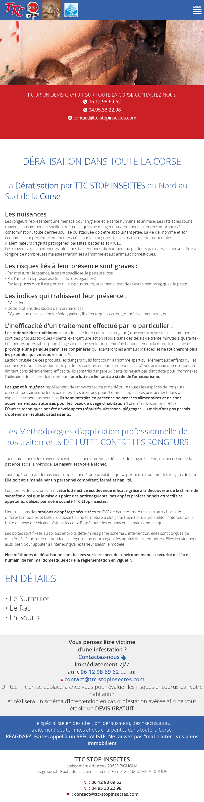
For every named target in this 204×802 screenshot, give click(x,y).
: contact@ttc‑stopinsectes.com (104, 794)
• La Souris (22, 617)
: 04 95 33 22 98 (104, 788)
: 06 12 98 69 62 (104, 782)
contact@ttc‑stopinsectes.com (104, 117)
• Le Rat (17, 608)
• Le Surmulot (27, 598)
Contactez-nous (99, 657)
